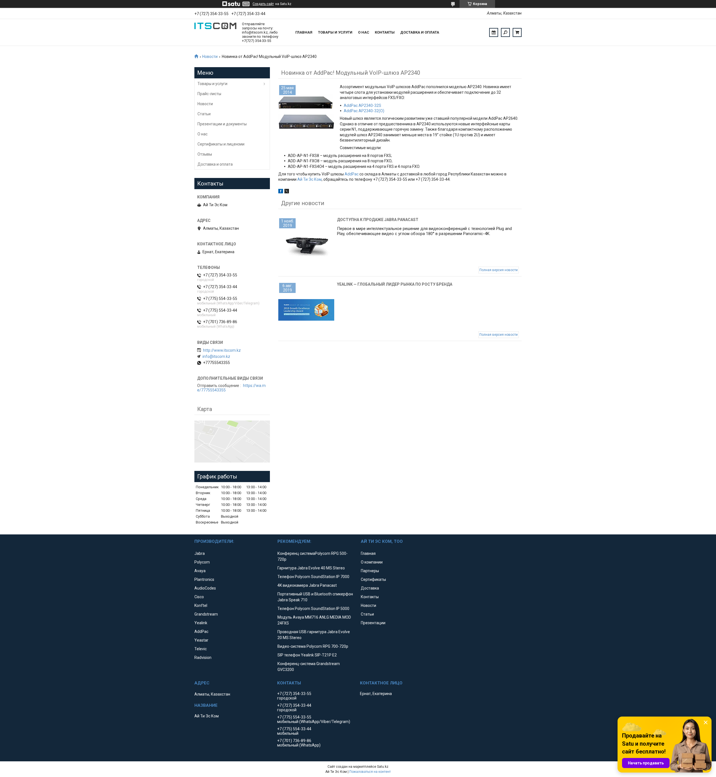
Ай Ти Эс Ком (309, 179)
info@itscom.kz (216, 356)
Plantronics (204, 579)
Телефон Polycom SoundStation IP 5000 (313, 608)
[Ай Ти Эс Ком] (215, 32)
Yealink (200, 623)
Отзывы (204, 154)
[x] (286, 192)
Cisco (199, 597)
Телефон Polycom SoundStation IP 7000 (313, 576)
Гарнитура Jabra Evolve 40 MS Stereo (311, 568)
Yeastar (201, 640)
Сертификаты (373, 579)
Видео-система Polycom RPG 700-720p (312, 646)
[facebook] (280, 192)
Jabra (199, 553)
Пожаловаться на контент (370, 772)
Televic (200, 649)
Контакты (385, 32)
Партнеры (370, 571)
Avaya (200, 571)
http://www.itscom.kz (222, 350)
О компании (372, 562)
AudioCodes (205, 588)
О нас (363, 32)
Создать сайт (263, 4)
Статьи (204, 114)
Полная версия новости (498, 270)
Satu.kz (382, 767)
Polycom (202, 562)
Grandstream (206, 614)
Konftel (200, 605)
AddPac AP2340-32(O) (364, 111)
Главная (303, 32)
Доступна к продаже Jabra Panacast (377, 219)
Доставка (370, 588)
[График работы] (493, 32)
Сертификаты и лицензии (220, 144)
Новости (210, 56)
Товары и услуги (335, 32)
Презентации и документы (222, 124)
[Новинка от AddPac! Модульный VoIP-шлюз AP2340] (306, 112)
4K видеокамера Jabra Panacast (307, 585)
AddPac (352, 174)
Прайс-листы (209, 93)
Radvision (202, 657)
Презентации (373, 623)
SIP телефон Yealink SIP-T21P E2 (307, 655)
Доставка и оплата (419, 32)
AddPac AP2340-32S (362, 105)
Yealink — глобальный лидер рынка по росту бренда (394, 284)
